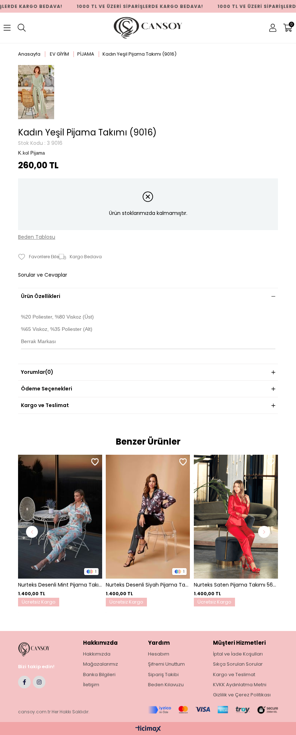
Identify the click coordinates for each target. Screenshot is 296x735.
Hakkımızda (96, 654)
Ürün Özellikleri (40, 296)
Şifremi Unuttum (166, 664)
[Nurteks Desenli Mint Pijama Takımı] (60, 517)
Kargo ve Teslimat (45, 405)
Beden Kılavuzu (166, 685)
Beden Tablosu (36, 237)
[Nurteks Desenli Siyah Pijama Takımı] (148, 517)
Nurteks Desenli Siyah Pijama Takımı (148, 584)
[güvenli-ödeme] (213, 709)
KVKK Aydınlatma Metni (239, 685)
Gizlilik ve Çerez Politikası (242, 695)
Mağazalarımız (100, 664)
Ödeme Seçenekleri (46, 388)
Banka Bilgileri (99, 674)
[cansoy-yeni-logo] (41, 649)
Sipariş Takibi (163, 674)
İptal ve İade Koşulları (238, 654)
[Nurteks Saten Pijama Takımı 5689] (236, 517)
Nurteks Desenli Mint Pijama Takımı (60, 584)
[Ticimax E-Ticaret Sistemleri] (148, 729)
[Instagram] (39, 682)
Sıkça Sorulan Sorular (238, 664)
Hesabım (158, 654)
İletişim (91, 685)
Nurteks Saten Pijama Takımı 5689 (236, 584)
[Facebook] (24, 682)
